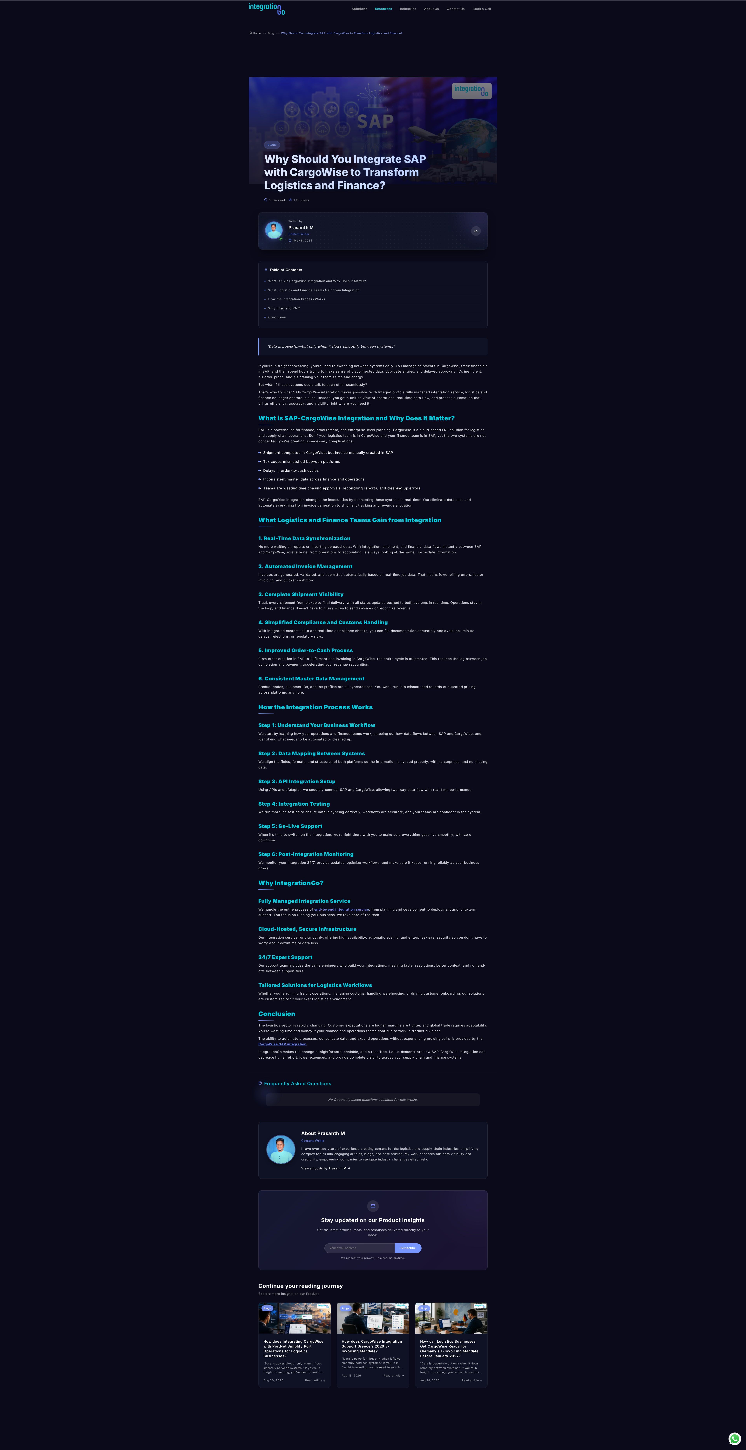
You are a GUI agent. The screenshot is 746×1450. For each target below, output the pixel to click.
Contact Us (456, 9)
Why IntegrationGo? (284, 308)
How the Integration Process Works (297, 299)
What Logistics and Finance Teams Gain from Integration (313, 290)
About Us (431, 9)
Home (257, 33)
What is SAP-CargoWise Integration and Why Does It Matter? (317, 281)
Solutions (359, 9)
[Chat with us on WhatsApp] (735, 1438)
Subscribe (408, 1248)
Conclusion (277, 317)
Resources (383, 9)
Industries (408, 9)
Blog (271, 33)
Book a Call (482, 9)
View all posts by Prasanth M (323, 1168)
